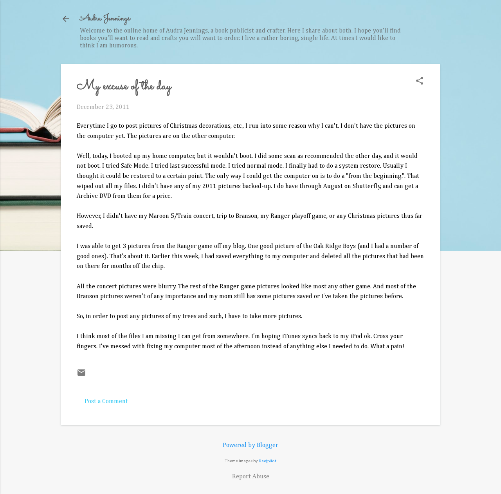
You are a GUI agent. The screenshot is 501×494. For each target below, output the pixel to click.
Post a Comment (106, 401)
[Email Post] (81, 376)
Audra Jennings (105, 18)
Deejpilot (267, 461)
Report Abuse (250, 477)
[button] (419, 81)
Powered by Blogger (250, 445)
